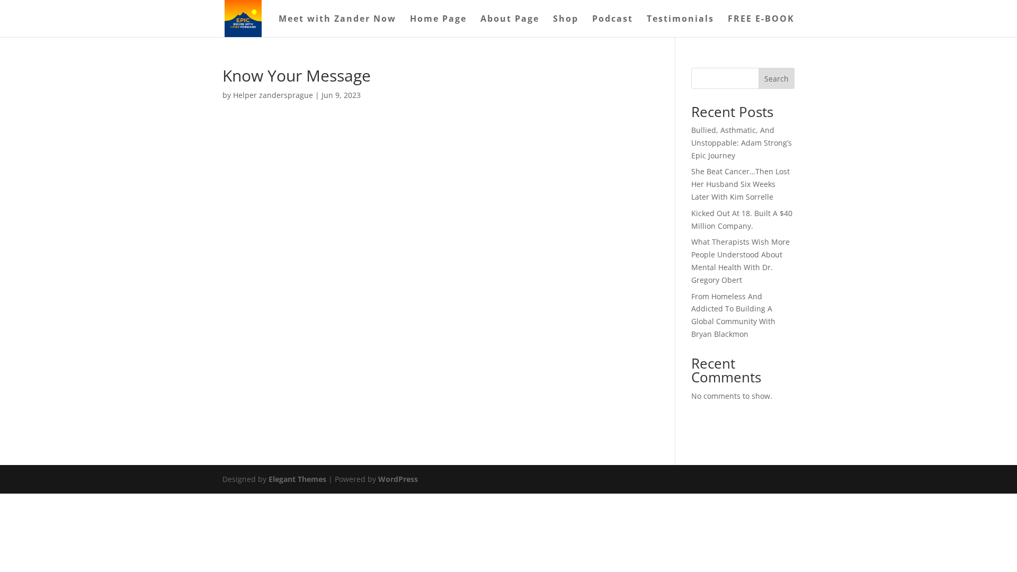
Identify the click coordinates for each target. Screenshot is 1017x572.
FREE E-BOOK (761, 19)
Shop (565, 19)
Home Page (438, 19)
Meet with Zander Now (337, 19)
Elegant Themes (297, 479)
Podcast (612, 19)
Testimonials (680, 19)
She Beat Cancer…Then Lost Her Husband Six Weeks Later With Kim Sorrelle (740, 184)
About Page (509, 19)
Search (776, 79)
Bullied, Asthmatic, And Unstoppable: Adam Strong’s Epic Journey (741, 142)
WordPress (398, 479)
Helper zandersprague (273, 95)
